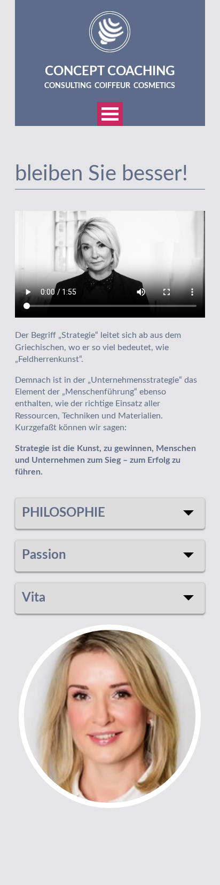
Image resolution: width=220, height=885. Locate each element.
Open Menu (110, 114)
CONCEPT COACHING (110, 71)
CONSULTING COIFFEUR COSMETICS (109, 86)
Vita (33, 597)
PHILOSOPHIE (63, 513)
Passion (44, 555)
